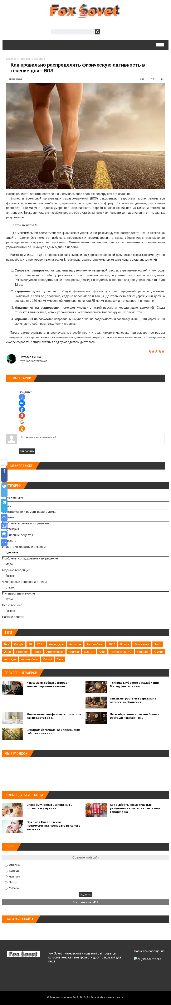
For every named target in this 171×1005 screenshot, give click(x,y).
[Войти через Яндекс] (22, 416)
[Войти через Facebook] (22, 409)
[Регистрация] (115, 32)
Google (18, 644)
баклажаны (142, 644)
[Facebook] (151, 973)
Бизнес (10, 576)
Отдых (10, 587)
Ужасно (14, 887)
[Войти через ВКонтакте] (22, 403)
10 (30, 644)
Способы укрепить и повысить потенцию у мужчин (49, 806)
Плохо (13, 882)
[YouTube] (159, 973)
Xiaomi (47, 659)
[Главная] (85, 15)
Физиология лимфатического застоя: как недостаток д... (54, 715)
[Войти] (105, 32)
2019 (111, 644)
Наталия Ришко (30, 357)
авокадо (10, 659)
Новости (24, 58)
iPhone (124, 644)
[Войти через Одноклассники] (22, 428)
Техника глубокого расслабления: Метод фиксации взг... (135, 684)
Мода (9, 564)
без (6, 644)
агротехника (54, 651)
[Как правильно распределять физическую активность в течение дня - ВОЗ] (4, 517)
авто (158, 644)
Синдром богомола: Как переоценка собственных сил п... (53, 731)
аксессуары (56, 644)
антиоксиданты (121, 651)
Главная (11, 58)
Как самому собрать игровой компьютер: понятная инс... (47, 684)
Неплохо (14, 876)
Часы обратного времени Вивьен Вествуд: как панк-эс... (134, 715)
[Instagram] (134, 982)
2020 (7, 651)
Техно (9, 599)
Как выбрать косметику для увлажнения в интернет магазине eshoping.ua (135, 808)
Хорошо (14, 870)
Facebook (22, 651)
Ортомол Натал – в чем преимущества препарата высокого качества (53, 825)
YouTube (142, 651)
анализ (158, 651)
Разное (10, 611)
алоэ (102, 651)
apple (37, 651)
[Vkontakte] (134, 973)
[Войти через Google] (22, 422)
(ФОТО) (89, 651)
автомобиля (95, 644)
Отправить (27, 451)
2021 (40, 644)
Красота (11, 541)
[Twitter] (143, 973)
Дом (8, 506)
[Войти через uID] (22, 397)
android (74, 651)
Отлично (14, 864)
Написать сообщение (149, 951)
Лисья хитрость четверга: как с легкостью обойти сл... (133, 700)
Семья (10, 517)
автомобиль (29, 659)
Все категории (15, 497)
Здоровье (38, 58)
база (60, 659)
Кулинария (12, 529)
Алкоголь (75, 644)
